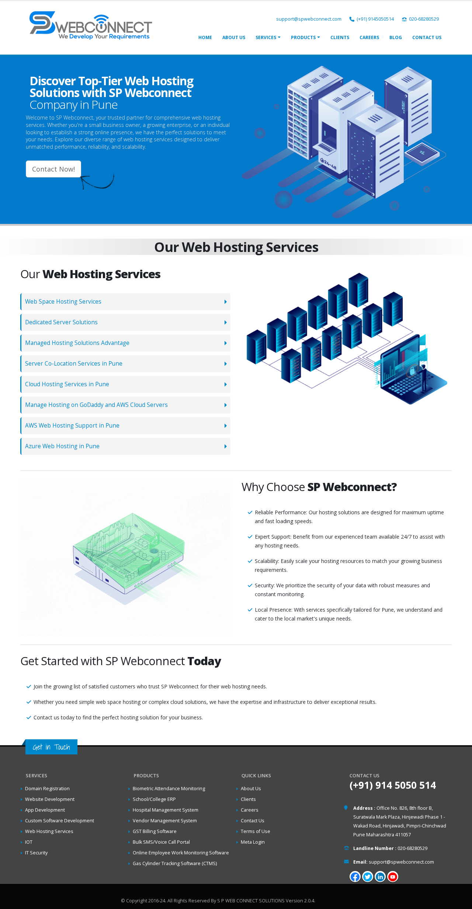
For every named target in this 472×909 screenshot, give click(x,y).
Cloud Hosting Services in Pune (67, 384)
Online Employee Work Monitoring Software (181, 853)
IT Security (36, 853)
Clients (339, 37)
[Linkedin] (380, 876)
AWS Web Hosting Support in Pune (72, 425)
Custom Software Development (59, 821)
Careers (369, 37)
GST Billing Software (155, 831)
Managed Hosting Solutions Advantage (77, 343)
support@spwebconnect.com (308, 19)
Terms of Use (255, 831)
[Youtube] (392, 876)
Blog (395, 37)
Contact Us (426, 37)
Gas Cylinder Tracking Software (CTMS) (175, 863)
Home (205, 37)
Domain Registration (47, 788)
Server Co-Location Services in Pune (73, 363)
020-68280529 (424, 19)
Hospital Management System (165, 810)
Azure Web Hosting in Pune (62, 446)
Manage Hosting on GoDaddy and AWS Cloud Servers (96, 405)
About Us (233, 37)
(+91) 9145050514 (375, 19)
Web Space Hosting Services (63, 301)
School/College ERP (154, 799)
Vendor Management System (165, 821)
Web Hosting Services (49, 831)
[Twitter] (367, 876)
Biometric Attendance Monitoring (169, 788)
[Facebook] (355, 876)
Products (303, 37)
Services (266, 37)
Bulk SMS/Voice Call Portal (161, 842)
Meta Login (253, 842)
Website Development (49, 799)
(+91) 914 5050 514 (393, 785)
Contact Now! (53, 169)
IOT (28, 842)
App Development (45, 810)
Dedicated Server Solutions (61, 322)
